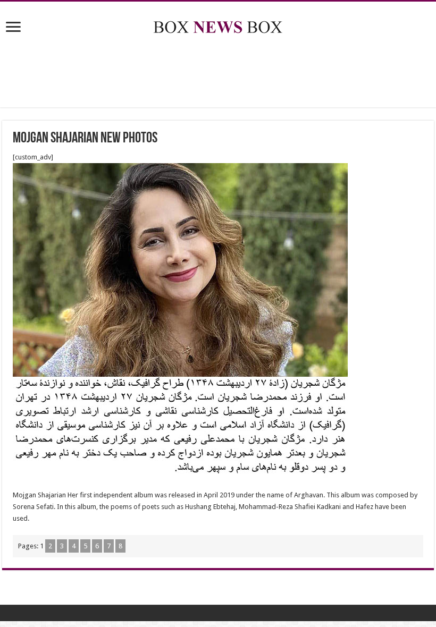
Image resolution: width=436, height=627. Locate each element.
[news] (218, 25)
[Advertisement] (218, 73)
